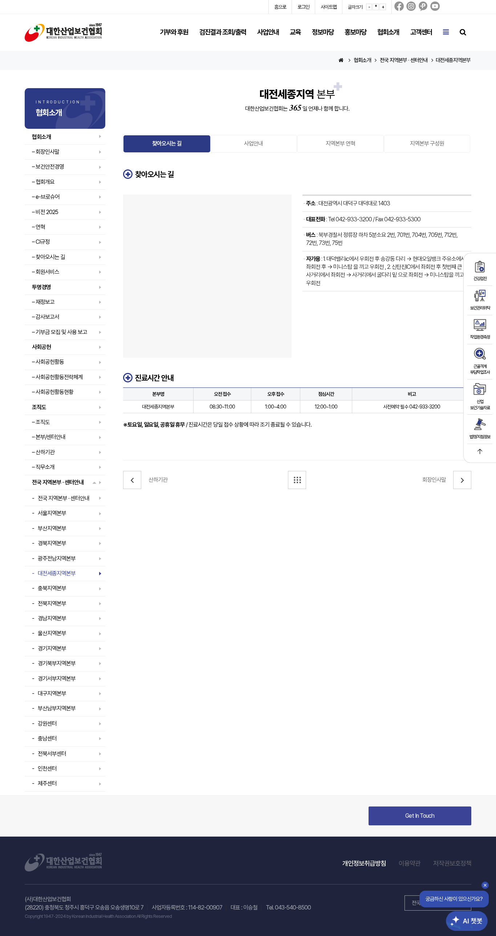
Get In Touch (419, 815)
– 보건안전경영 (48, 166)
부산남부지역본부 (57, 708)
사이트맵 (329, 7)
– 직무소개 (43, 467)
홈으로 (280, 7)
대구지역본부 (52, 693)
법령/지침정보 (479, 436)
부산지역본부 (52, 528)
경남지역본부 (52, 618)
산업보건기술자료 (480, 404)
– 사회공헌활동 (48, 361)
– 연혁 (38, 226)
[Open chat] (462, 915)
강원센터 (47, 723)
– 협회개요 (43, 181)
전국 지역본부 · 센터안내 (58, 482)
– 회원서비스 (45, 271)
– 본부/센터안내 (48, 437)
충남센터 (47, 738)
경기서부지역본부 (57, 678)
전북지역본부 (52, 603)
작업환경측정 (480, 337)
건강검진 (480, 278)
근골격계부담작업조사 (480, 369)
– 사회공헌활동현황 (52, 392)
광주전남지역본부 (57, 558)
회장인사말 (434, 479)
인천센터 (47, 768)
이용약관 (409, 863)
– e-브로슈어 (46, 196)
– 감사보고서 (45, 316)
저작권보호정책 (452, 863)
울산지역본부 (52, 633)
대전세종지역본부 (57, 573)
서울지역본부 (52, 513)
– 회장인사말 (45, 151)
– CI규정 (41, 241)
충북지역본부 (52, 588)
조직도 (39, 407)
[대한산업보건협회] (63, 32)
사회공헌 (41, 347)
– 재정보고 (43, 302)
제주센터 (47, 783)
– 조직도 (41, 422)
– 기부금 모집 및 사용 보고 (59, 332)
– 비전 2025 (45, 212)
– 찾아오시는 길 (48, 257)
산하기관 (158, 479)
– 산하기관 (43, 452)
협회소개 (41, 137)
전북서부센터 (52, 753)
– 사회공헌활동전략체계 (57, 377)
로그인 (303, 7)
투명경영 (41, 287)
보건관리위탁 (480, 308)
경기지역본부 (52, 648)
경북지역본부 (52, 543)
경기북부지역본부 (57, 663)
